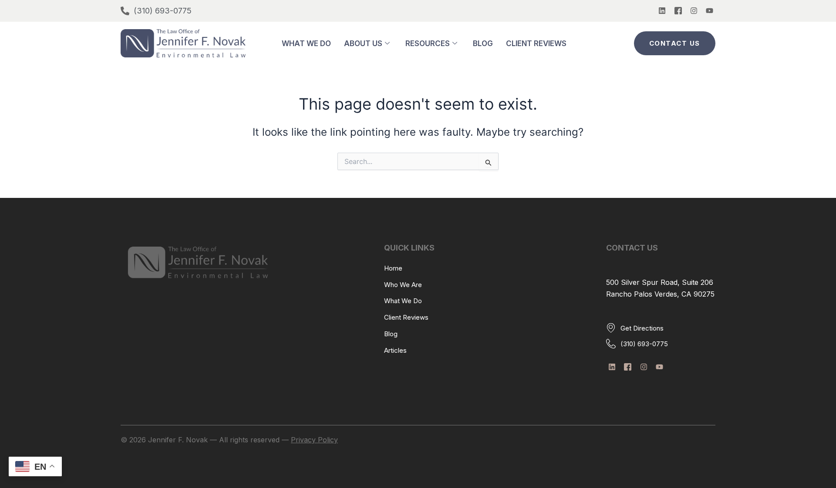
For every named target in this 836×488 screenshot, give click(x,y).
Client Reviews (536, 43)
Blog (483, 43)
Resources (427, 43)
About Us (363, 43)
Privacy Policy (314, 439)
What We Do (306, 43)
